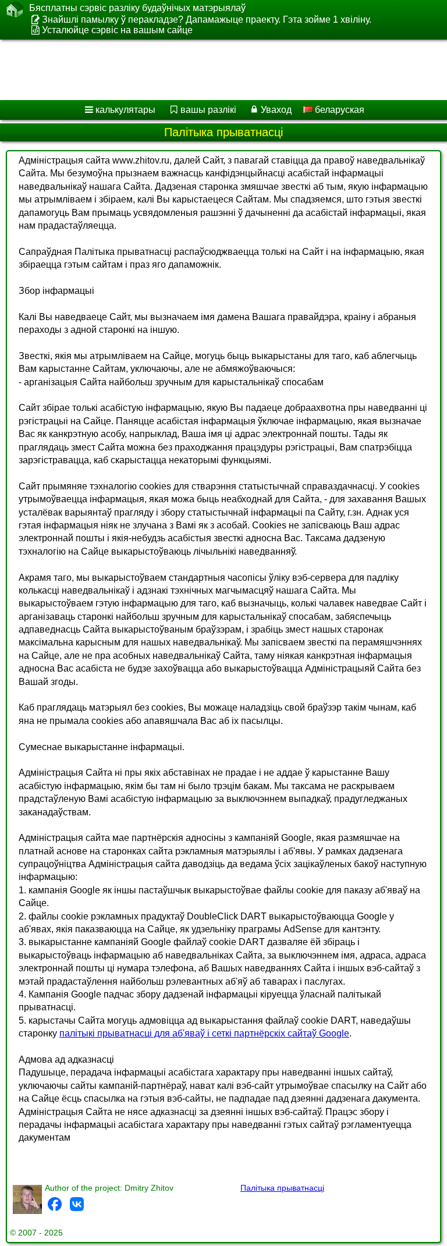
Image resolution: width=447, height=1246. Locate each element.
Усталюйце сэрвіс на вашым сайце (117, 30)
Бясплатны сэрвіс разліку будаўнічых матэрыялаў (137, 8)
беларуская (338, 110)
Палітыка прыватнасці (282, 1187)
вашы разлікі (208, 110)
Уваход (276, 110)
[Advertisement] (216, 70)
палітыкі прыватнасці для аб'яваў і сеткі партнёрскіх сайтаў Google (204, 1033)
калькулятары (125, 110)
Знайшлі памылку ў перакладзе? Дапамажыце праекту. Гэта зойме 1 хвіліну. (206, 19)
